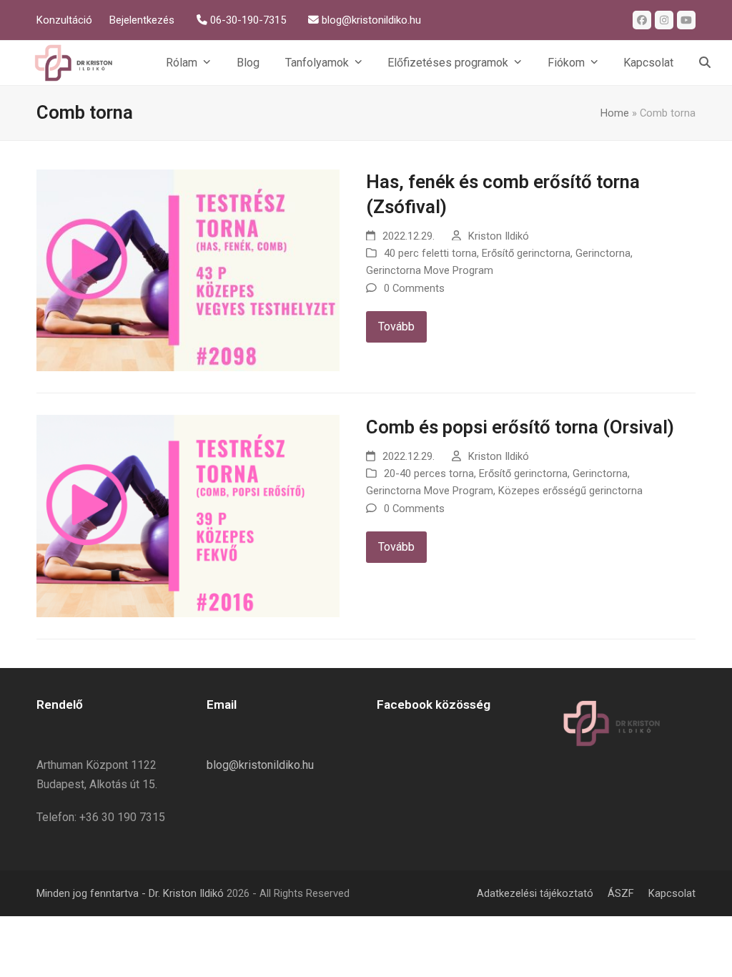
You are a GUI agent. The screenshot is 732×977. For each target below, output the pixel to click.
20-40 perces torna (429, 473)
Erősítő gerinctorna (526, 253)
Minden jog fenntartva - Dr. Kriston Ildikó (130, 893)
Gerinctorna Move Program (429, 270)
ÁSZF (621, 893)
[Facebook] (642, 20)
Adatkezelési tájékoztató (535, 893)
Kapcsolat (672, 893)
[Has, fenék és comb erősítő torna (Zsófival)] (188, 269)
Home (614, 113)
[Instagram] (664, 20)
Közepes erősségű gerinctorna (570, 490)
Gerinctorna (602, 253)
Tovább (396, 326)
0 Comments (414, 288)
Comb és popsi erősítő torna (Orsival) (520, 427)
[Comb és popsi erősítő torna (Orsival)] (188, 515)
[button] (705, 63)
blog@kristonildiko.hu (260, 765)
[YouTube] (686, 20)
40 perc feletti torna (430, 253)
